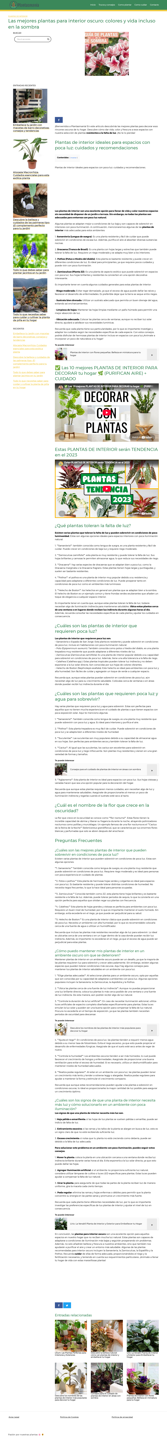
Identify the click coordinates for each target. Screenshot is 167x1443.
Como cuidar (140, 5)
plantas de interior (18, 16)
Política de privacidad (122, 1417)
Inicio (93, 5)
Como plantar (124, 5)
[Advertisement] (107, 97)
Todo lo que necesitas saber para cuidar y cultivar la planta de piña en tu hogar (31, 384)
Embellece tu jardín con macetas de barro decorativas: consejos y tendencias (31, 337)
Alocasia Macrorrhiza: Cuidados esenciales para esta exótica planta (30, 348)
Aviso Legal (14, 1417)
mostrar (74, 158)
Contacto (154, 5)
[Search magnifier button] (48, 39)
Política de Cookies (69, 1417)
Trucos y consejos (107, 5)
